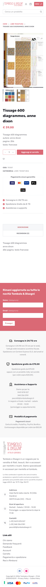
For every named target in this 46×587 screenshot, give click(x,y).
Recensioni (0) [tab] (23, 233)
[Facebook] (19, 571)
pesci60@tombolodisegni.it (20, 527)
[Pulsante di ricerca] (41, 12)
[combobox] (21, 11)
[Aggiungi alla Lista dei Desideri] (4, 159)
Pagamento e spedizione (14, 557)
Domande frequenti (12, 543)
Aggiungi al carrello (30, 152)
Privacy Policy (23, 578)
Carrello (6, 554)
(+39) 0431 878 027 (17, 521)
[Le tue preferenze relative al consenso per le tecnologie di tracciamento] (4, 582)
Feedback (7, 547)
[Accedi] (26, 4)
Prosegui (9, 323)
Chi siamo (7, 540)
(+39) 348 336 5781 (17, 524)
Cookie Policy (35, 578)
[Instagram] (26, 571)
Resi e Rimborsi (10, 560)
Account (7, 550)
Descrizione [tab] (23, 227)
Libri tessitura (21, 171)
